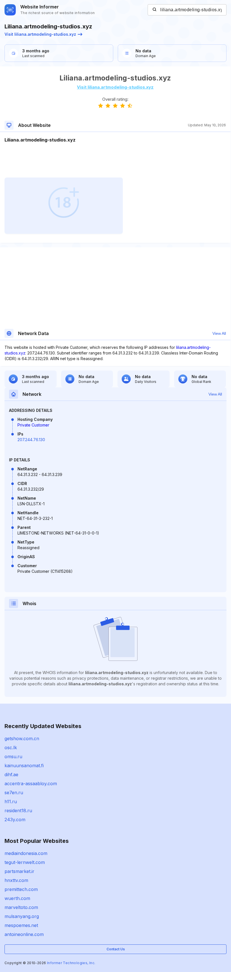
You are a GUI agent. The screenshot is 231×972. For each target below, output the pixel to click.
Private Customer (33, 425)
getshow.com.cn (22, 738)
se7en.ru (14, 792)
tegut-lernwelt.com (25, 862)
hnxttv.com (16, 880)
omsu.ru (13, 756)
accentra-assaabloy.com (31, 783)
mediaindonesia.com (26, 853)
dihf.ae (11, 774)
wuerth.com (17, 898)
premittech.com (21, 889)
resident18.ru (18, 810)
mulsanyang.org (22, 916)
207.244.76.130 (31, 439)
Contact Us (115, 949)
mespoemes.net (21, 925)
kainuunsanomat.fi (24, 765)
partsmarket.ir (19, 871)
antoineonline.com (24, 934)
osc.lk (11, 747)
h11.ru (11, 801)
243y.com (15, 819)
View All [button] (219, 333)
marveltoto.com (21, 907)
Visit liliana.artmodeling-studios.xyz (40, 34)
